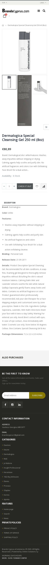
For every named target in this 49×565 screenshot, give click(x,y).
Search (7, 514)
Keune (6, 449)
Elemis (6, 481)
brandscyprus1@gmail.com (13, 435)
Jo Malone (8, 463)
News (6, 518)
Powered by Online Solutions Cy (25, 551)
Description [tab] (9, 202)
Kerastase (8, 472)
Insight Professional (12, 467)
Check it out (24, 186)
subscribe (37, 395)
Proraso (7, 486)
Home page (8, 509)
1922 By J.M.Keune (11, 477)
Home (3, 25)
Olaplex (7, 490)
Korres (6, 495)
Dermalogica (9, 454)
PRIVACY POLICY (10, 528)
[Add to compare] (44, 186)
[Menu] (39, 11)
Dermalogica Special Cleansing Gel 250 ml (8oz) (23, 137)
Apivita (6, 499)
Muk (5, 458)
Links (42, 3)
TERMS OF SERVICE (11, 533)
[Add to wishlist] (37, 186)
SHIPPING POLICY (11, 537)
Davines (7, 445)
